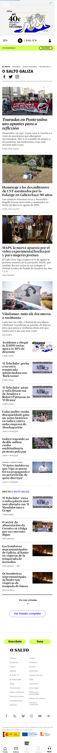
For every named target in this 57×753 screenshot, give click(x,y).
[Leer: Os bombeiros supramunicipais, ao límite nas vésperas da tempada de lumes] (43, 578)
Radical (13, 671)
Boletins (13, 705)
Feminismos (15, 688)
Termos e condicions (33, 704)
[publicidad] (27, 21)
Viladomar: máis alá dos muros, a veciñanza (26, 316)
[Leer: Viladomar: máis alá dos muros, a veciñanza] (27, 295)
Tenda (32, 658)
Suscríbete (46, 48)
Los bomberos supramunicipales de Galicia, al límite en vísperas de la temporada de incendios (15, 554)
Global (12, 667)
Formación (33, 684)
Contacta (33, 663)
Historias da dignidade (47, 67)
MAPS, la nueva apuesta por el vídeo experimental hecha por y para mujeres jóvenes (26, 251)
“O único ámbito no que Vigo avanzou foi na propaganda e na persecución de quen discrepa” (16, 472)
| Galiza (30, 40)
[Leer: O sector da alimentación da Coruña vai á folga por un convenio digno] (43, 526)
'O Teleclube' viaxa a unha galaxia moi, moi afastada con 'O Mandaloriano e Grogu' (15, 504)
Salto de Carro (38, 343)
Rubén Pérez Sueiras (10, 148)
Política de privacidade (34, 693)
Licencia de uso (36, 675)
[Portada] (21, 40)
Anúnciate (33, 671)
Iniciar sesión (49, 40)
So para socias (16, 701)
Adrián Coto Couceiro (11, 209)
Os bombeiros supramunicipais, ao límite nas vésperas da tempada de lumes (15, 580)
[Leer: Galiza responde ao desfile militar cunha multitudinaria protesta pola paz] (42, 443)
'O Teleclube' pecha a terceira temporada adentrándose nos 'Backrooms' (15, 370)
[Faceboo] (6, 716)
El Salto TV (14, 675)
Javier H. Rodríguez (10, 431)
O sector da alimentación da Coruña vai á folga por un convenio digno (14, 528)
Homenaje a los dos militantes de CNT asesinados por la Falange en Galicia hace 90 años (27, 191)
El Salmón (14, 663)
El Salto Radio (15, 680)
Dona (40, 642)
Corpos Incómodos (30, 67)
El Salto (6, 67)
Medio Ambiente (17, 692)
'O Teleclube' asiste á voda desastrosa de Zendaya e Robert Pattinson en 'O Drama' (16, 394)
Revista (32, 667)
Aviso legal (33, 688)
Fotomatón (16, 67)
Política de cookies (37, 699)
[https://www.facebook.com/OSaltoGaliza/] (5, 77)
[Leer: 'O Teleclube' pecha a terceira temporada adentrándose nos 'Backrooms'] (42, 367)
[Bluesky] (23, 716)
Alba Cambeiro (8, 275)
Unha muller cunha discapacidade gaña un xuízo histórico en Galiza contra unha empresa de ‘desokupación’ (15, 419)
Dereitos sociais (17, 697)
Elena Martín (7, 335)
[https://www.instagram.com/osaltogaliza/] (18, 77)
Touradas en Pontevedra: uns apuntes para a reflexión (25, 124)
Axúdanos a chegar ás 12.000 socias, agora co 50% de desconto (15, 347)
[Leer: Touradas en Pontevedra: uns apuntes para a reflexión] (27, 101)
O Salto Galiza (7, 356)
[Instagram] (31, 716)
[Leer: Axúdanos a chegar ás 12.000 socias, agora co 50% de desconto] (42, 346)
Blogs (12, 684)
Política (13, 658)
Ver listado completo (27, 613)
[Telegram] (48, 716)
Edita (31, 680)
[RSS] (15, 716)
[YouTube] (40, 716)
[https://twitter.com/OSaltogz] (12, 77)
